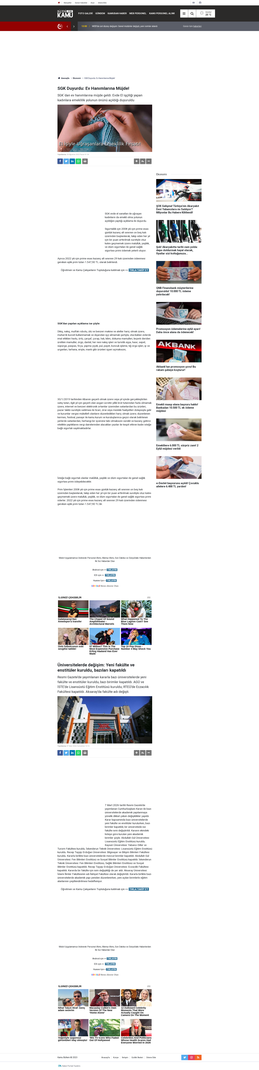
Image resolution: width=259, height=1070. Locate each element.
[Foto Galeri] (200, 2)
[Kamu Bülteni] (65, 13)
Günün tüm (192, 26)
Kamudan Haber (117, 13)
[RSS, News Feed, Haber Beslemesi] (198, 1057)
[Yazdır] (85, 161)
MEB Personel (137, 13)
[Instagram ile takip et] (191, 1057)
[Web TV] (193, 2)
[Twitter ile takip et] (184, 1057)
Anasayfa (105, 1057)
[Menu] (184, 13)
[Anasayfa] (58, 3)
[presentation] (67, 26)
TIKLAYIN (112, 570)
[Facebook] (60, 161)
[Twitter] (66, 161)
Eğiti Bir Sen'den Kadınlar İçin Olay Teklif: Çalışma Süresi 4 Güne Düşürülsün (127, 26)
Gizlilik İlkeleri (137, 1057)
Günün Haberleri (81, 3)
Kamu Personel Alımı (162, 13)
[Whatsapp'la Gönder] (78, 161)
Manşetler (67, 3)
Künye (116, 1057)
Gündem (100, 13)
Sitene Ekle (102, 3)
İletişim (125, 1057)
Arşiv (93, 3)
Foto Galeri (85, 13)
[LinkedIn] (72, 161)
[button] (136, 161)
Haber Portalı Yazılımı (71, 1066)
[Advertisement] (129, 54)
